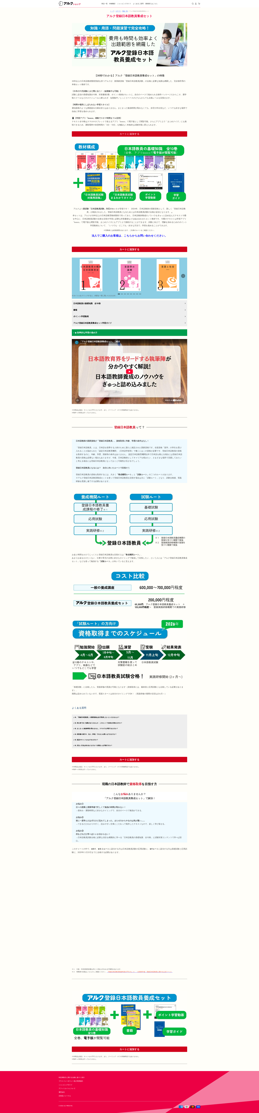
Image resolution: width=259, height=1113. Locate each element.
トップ (112, 11)
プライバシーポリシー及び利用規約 (71, 1081)
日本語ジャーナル (65, 1096)
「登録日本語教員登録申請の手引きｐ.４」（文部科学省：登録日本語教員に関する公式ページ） (139, 972)
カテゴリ (118, 11)
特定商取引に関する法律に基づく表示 (71, 1077)
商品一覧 (104, 4)
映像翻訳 (112, 4)
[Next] (183, 276)
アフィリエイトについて (67, 1088)
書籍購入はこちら (151, 4)
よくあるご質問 (138, 4)
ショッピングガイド (124, 4)
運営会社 (62, 1092)
